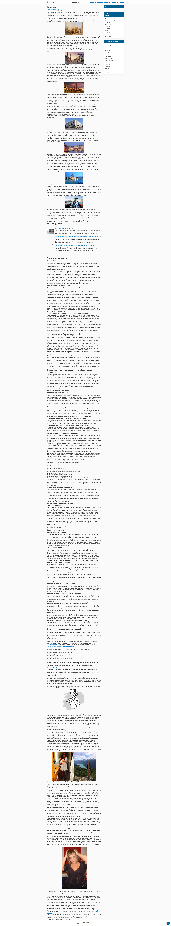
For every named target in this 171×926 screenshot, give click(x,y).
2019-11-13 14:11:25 (52, 260)
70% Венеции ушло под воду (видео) (64, 228)
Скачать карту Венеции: (53, 9)
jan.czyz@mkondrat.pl (52, 644)
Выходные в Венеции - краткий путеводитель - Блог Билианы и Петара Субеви (74, 245)
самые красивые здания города (83, 69)
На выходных (115, 2)
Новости (122, 2)
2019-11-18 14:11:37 (52, 668)
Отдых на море (99, 2)
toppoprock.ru (77, 2)
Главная (92, 2)
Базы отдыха (107, 2)
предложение (83, 262)
